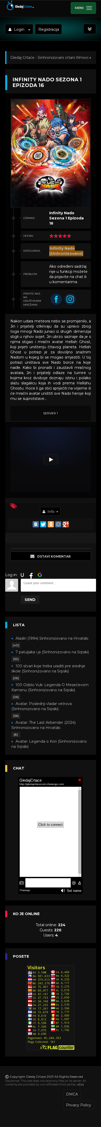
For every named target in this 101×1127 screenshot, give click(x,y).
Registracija (48, 29)
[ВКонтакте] (36, 524)
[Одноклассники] (51, 524)
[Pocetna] (20, 9)
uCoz (80, 1084)
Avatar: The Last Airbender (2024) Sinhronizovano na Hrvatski (43, 725)
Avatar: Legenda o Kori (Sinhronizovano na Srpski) (49, 744)
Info (51, 511)
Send (30, 599)
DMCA (72, 1094)
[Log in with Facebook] (31, 575)
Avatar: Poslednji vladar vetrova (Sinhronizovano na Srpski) (41, 706)
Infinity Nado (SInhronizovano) (66, 251)
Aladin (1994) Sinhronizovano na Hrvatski (52, 638)
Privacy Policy (78, 1105)
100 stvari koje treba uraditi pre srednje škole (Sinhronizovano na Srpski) (48, 668)
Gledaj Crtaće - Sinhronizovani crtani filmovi (49, 57)
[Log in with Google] (40, 575)
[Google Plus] (66, 524)
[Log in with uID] (22, 575)
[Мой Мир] (58, 524)
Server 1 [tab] (50, 413)
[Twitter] (43, 524)
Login (19, 29)
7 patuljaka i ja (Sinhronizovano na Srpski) (52, 652)
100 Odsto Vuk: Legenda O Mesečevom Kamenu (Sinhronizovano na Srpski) (50, 687)
